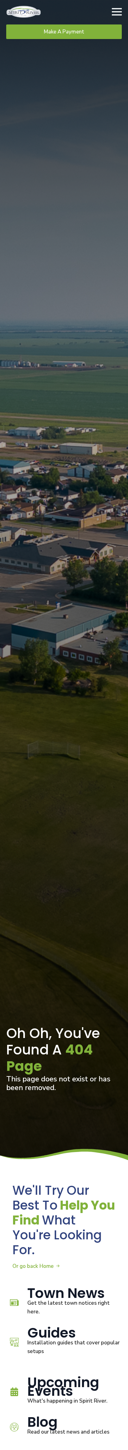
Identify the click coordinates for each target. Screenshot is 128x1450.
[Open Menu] (117, 12)
